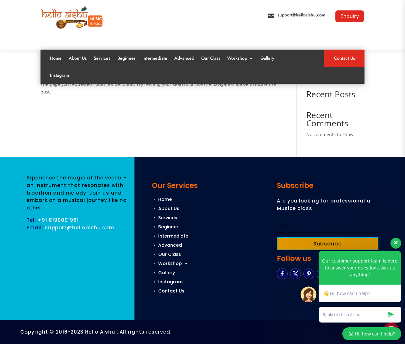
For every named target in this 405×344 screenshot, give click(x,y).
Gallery (267, 58)
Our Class (210, 58)
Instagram (59, 75)
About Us (78, 58)
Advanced (184, 58)
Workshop (237, 58)
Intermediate (154, 58)
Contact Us (344, 58)
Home (56, 58)
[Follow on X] (295, 274)
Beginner (126, 58)
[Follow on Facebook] (282, 274)
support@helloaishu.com (301, 15)
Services (102, 58)
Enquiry (349, 16)
